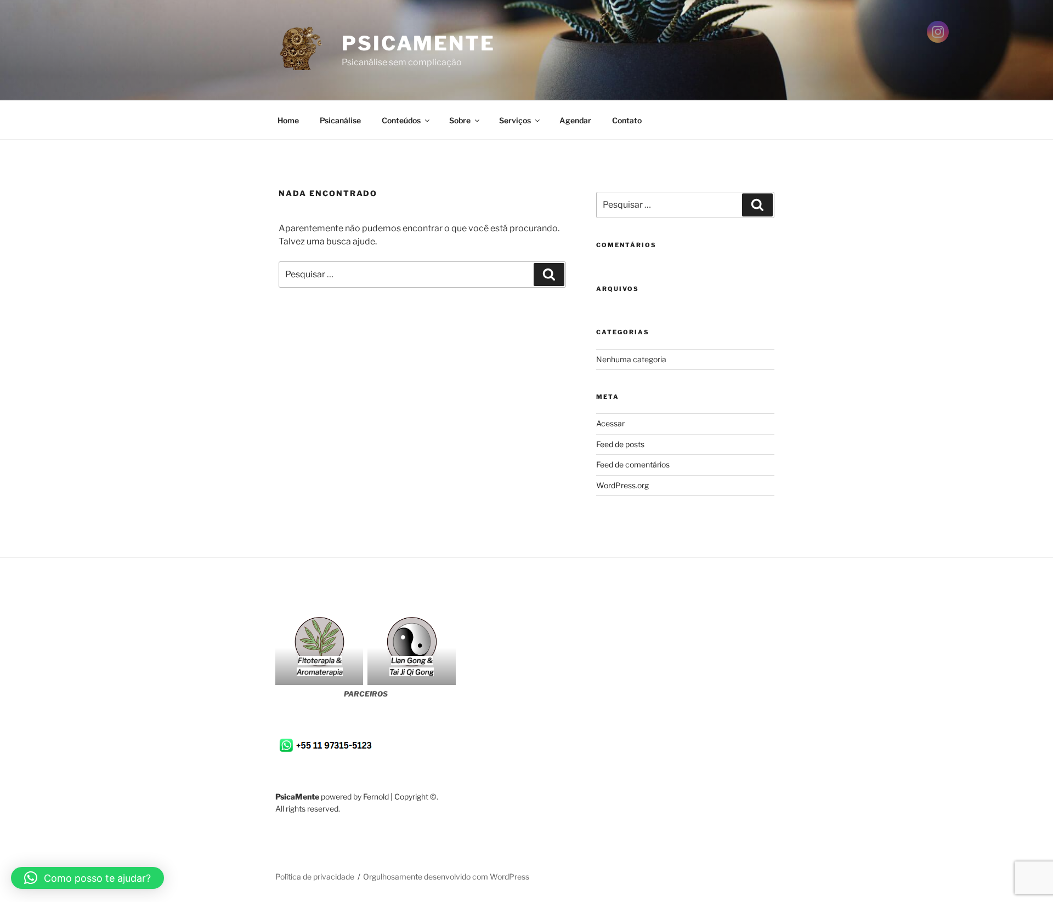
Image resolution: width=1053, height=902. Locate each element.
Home (288, 120)
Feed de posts (620, 444)
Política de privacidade (314, 876)
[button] (87, 878)
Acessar (610, 423)
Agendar (575, 120)
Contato (627, 120)
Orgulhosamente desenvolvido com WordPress (446, 876)
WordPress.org (622, 485)
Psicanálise (340, 120)
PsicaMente (418, 43)
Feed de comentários (633, 464)
